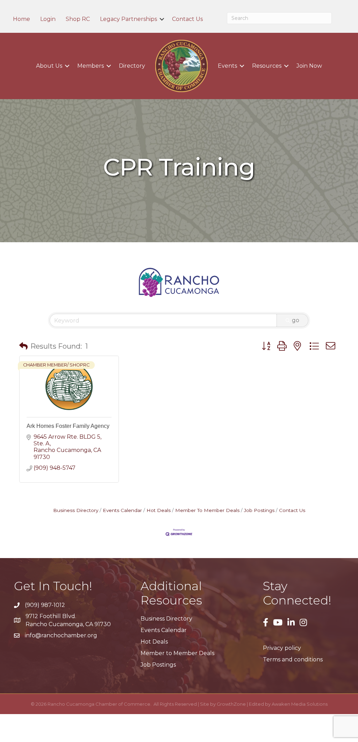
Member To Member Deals (207, 510)
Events (227, 65)
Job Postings (259, 510)
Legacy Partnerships (128, 19)
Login (48, 19)
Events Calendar (122, 510)
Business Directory (75, 510)
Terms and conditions (293, 659)
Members (90, 65)
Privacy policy (282, 648)
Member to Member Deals (177, 653)
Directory (132, 65)
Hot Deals (158, 510)
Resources (266, 65)
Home (21, 19)
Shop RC (78, 19)
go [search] (295, 320)
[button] (23, 346)
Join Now (309, 65)
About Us (49, 65)
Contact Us (187, 19)
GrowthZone (231, 704)
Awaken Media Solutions (300, 704)
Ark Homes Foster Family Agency (68, 426)
